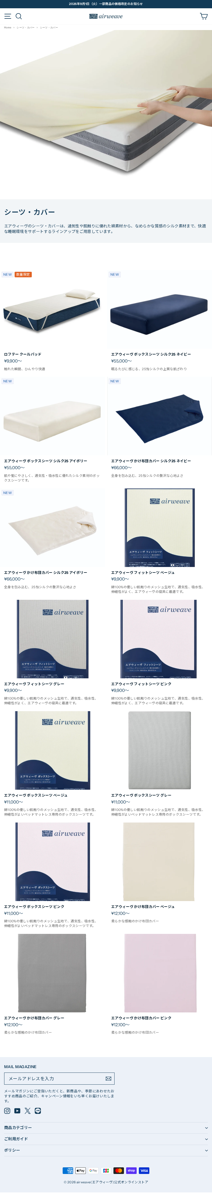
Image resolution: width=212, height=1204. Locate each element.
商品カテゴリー (18, 1127)
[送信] (108, 1078)
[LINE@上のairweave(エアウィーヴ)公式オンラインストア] (38, 1111)
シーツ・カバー (26, 27)
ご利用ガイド (16, 1138)
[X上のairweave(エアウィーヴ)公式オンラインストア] (28, 1111)
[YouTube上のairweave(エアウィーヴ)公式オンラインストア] (17, 1111)
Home (7, 27)
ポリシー (12, 1150)
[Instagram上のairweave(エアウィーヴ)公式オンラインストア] (7, 1111)
